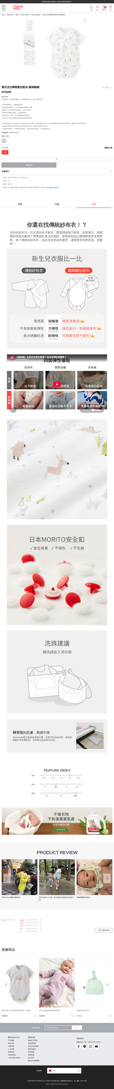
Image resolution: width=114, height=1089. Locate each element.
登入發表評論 (104, 930)
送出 (76, 1028)
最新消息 (11, 1043)
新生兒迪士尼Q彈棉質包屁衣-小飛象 (16, 1010)
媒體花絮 (11, 1052)
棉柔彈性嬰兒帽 (83, 1010)
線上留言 (31, 1058)
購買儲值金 (32, 1049)
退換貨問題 (32, 1043)
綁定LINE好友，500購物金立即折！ (57, 1)
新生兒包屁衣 (36, 15)
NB (5, 152)
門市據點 (11, 1040)
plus (110, 159)
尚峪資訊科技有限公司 (61, 1084)
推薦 (94, 204)
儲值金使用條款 (33, 1046)
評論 (57, 204)
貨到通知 (29, 165)
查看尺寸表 (108, 148)
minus (4, 159)
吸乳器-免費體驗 (34, 1061)
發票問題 (31, 1052)
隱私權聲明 (12, 1055)
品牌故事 (11, 1046)
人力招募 (11, 1049)
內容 (20, 204)
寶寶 (17, 15)
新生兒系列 (25, 15)
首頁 (3, 15)
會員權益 (31, 1055)
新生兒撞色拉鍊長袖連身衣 (49, 1010)
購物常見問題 (32, 1040)
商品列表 (10, 15)
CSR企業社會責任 (14, 1058)
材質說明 (5, 171)
